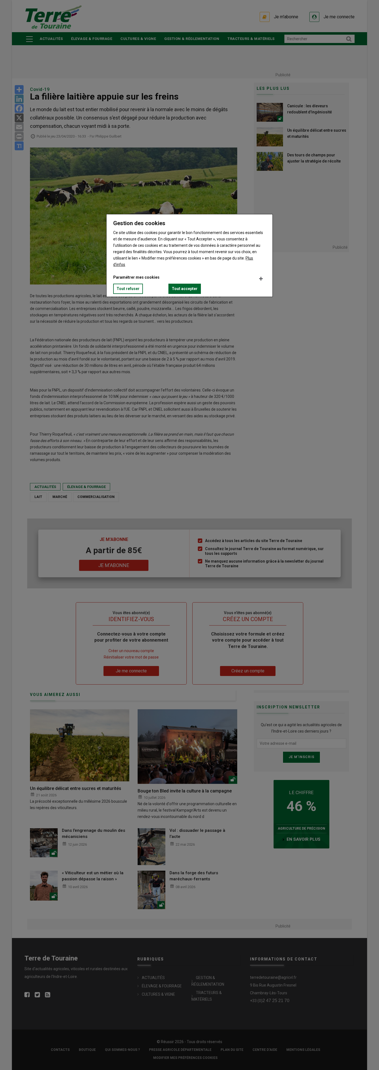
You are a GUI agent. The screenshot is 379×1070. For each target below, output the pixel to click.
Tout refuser (128, 288)
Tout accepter (185, 288)
